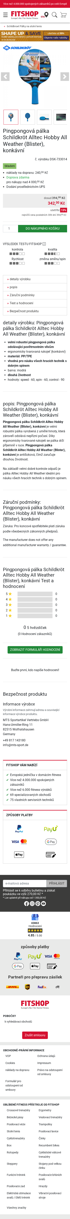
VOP (8, 1056)
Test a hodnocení (21, 303)
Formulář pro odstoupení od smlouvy (14, 1085)
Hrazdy (43, 1186)
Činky (42, 1138)
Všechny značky (16, 1207)
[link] (19, 829)
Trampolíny (45, 1124)
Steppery (12, 1163)
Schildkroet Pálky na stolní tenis (24, 26)
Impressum (44, 1063)
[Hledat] (54, 15)
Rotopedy (12, 1152)
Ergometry (45, 1110)
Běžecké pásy (15, 1117)
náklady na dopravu (17, 1070)
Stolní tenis (13, 1131)
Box (9, 1145)
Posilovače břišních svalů (50, 1177)
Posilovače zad (16, 1186)
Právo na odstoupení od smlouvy (49, 1072)
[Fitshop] (25, 15)
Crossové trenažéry (18, 1110)
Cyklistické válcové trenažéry (50, 1154)
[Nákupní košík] (64, 15)
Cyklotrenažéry (16, 1138)
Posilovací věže (16, 1124)
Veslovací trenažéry (50, 1117)
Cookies (10, 1063)
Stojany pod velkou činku (50, 1166)
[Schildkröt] (17, 48)
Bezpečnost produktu (24, 311)
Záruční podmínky (22, 295)
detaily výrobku (20, 279)
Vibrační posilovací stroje (50, 1195)
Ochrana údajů (46, 1056)
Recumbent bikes (49, 1145)
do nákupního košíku (43, 228)
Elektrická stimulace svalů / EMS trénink (19, 1195)
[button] (11, 117)
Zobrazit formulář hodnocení (35, 650)
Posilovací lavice (48, 1131)
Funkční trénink (16, 1175)
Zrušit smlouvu (35, 1035)
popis (13, 287)
